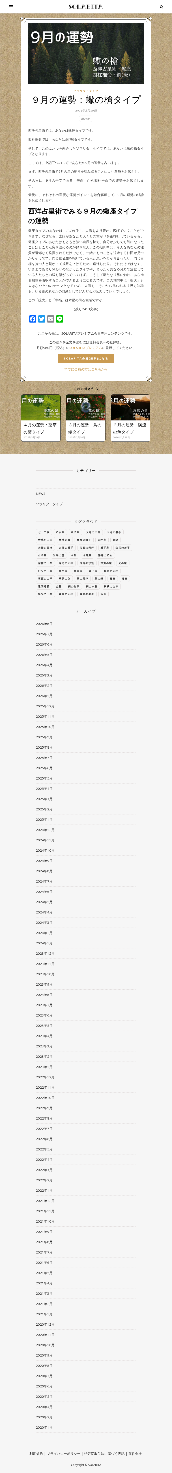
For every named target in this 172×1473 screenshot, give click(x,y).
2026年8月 (44, 623)
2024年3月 (44, 922)
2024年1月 (44, 943)
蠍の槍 (85, 118)
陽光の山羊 (45, 594)
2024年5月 (44, 902)
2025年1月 (44, 819)
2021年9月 (44, 1231)
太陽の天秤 (45, 547)
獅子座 (93, 571)
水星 (74, 555)
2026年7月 (44, 634)
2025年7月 (44, 757)
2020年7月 (44, 1376)
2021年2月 (44, 1303)
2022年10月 (45, 1097)
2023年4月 (44, 1036)
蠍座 (125, 578)
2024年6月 (44, 891)
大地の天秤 (93, 532)
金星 (59, 586)
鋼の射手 (74, 586)
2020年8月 (44, 1365)
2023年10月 (45, 974)
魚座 (103, 594)
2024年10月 (45, 850)
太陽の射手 (66, 547)
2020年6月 (44, 1386)
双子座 (75, 532)
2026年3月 (44, 675)
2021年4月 (44, 1283)
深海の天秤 (66, 563)
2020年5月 (44, 1396)
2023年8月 (44, 994)
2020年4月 (44, 1406)
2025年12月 (45, 706)
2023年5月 (44, 1025)
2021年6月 (44, 1262)
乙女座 (60, 532)
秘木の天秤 (111, 571)
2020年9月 (44, 1355)
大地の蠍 (65, 539)
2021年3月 (44, 1293)
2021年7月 (44, 1252)
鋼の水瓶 (92, 586)
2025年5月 (44, 778)
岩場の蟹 (59, 555)
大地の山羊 (45, 539)
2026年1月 (44, 695)
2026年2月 (44, 685)
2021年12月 (45, 1200)
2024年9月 (44, 860)
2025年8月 (44, 747)
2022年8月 (44, 1118)
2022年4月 (44, 1159)
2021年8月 (44, 1242)
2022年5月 (44, 1149)
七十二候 (44, 532)
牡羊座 (78, 571)
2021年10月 (45, 1221)
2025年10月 (45, 726)
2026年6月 (44, 644)
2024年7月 (44, 881)
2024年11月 (45, 840)
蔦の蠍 (99, 578)
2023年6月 (44, 1015)
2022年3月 (44, 1169)
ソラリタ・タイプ (86, 91)
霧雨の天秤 (66, 594)
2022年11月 (45, 1087)
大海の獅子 (84, 539)
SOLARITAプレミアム (85, 347)
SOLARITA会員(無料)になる (86, 358)
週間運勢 (44, 586)
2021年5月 (44, 1273)
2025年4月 (44, 788)
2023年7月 (44, 1005)
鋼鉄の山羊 (111, 586)
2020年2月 (44, 1417)
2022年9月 (44, 1108)
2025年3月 (44, 799)
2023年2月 (44, 1056)
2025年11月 (45, 716)
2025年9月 (44, 737)
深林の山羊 (45, 563)
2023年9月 (44, 984)
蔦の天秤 (82, 578)
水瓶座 (87, 555)
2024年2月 (44, 932)
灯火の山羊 (45, 571)
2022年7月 (44, 1128)
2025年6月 (44, 768)
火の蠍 (122, 563)
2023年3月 (44, 1046)
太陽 (115, 539)
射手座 (105, 547)
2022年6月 (44, 1139)
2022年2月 (44, 1180)
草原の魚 (65, 578)
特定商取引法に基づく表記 (104, 1453)
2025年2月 (44, 809)
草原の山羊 (45, 578)
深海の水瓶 (87, 563)
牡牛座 (63, 571)
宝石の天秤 (87, 547)
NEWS (40, 493)
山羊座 (42, 555)
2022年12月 (45, 1077)
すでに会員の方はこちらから (86, 369)
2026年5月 (44, 654)
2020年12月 (45, 1324)
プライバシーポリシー (63, 1453)
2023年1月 (44, 1066)
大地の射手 (114, 532)
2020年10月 (45, 1345)
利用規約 (36, 1453)
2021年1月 (44, 1314)
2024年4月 (44, 912)
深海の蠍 (106, 563)
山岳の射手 (123, 547)
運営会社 (135, 1453)
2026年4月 (44, 665)
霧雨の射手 (87, 594)
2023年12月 (45, 953)
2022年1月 (44, 1190)
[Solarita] (86, 7)
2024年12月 (45, 829)
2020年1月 (44, 1427)
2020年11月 (45, 1334)
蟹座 (113, 578)
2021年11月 (45, 1211)
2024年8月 (44, 871)
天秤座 (102, 539)
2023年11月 (45, 963)
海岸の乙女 (105, 555)
